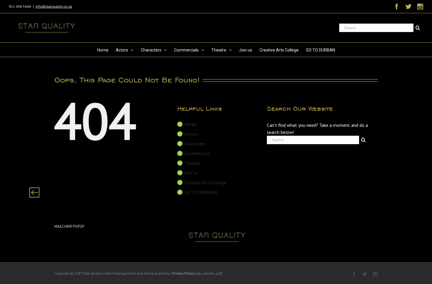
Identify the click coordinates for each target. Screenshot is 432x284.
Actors (191, 134)
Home (191, 124)
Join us (191, 173)
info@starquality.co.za (54, 6)
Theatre (192, 163)
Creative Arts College (205, 182)
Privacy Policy (183, 273)
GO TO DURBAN (201, 192)
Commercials (197, 153)
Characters (195, 144)
